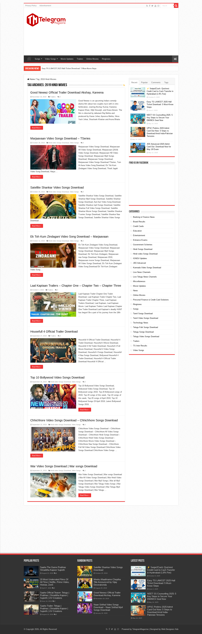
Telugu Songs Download (143, 332)
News (135, 290)
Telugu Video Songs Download (146, 336)
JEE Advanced (139, 263)
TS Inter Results (140, 346)
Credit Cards (138, 226)
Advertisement (45, 6)
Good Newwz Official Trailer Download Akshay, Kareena (67, 92)
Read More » (36, 128)
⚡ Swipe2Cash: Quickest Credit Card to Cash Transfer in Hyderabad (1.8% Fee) (160, 91)
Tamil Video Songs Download (145, 318)
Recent (134, 82)
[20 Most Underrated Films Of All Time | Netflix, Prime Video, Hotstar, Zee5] (31, 583)
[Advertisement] (122, 31)
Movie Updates (67, 59)
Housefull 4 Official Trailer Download (54, 331)
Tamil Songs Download (143, 313)
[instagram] (158, 6)
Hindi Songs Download (142, 249)
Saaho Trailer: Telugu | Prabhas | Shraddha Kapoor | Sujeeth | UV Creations (54, 608)
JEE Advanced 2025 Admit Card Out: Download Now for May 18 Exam (159, 146)
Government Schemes (142, 244)
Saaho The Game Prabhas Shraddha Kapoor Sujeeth (53, 568)
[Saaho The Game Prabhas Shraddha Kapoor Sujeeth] (31, 571)
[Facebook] (150, 6)
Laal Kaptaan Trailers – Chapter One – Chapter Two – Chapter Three (75, 285)
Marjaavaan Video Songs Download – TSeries (60, 138)
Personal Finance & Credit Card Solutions (151, 300)
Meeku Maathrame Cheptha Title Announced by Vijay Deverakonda (107, 582)
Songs (37, 59)
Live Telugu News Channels (145, 277)
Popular (144, 82)
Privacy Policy (31, 6)
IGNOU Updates (140, 258)
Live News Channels (142, 272)
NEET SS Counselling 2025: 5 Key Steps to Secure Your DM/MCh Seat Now (160, 117)
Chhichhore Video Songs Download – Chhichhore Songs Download (74, 420)
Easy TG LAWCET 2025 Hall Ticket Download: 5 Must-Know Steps (69, 68)
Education (137, 231)
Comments (156, 82)
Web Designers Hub (169, 629)
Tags (166, 82)
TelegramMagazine (140, 629)
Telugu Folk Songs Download (145, 327)
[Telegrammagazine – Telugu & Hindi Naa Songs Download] (46, 19)
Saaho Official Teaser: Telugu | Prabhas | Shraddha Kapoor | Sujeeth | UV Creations (54, 595)
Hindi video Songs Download (59, 143)
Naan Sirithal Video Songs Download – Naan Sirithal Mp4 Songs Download (108, 607)
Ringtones (106, 59)
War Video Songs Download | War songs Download (63, 466)
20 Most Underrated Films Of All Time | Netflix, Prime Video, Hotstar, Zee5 (54, 582)
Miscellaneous (139, 281)
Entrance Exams (140, 240)
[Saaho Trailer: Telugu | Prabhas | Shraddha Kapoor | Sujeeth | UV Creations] (31, 610)
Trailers (80, 59)
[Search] (176, 5)
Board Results (139, 222)
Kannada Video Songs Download (147, 267)
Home (29, 58)
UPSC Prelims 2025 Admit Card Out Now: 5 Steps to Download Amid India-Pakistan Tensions (160, 611)
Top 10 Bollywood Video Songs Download (57, 377)
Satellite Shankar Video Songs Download (57, 187)
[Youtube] (155, 6)
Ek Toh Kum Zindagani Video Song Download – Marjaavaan (69, 236)
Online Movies (92, 59)
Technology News (140, 323)
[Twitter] (152, 6)
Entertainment (139, 235)
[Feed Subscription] (124, 85)
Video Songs (50, 59)
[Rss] (147, 6)
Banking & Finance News (144, 217)
